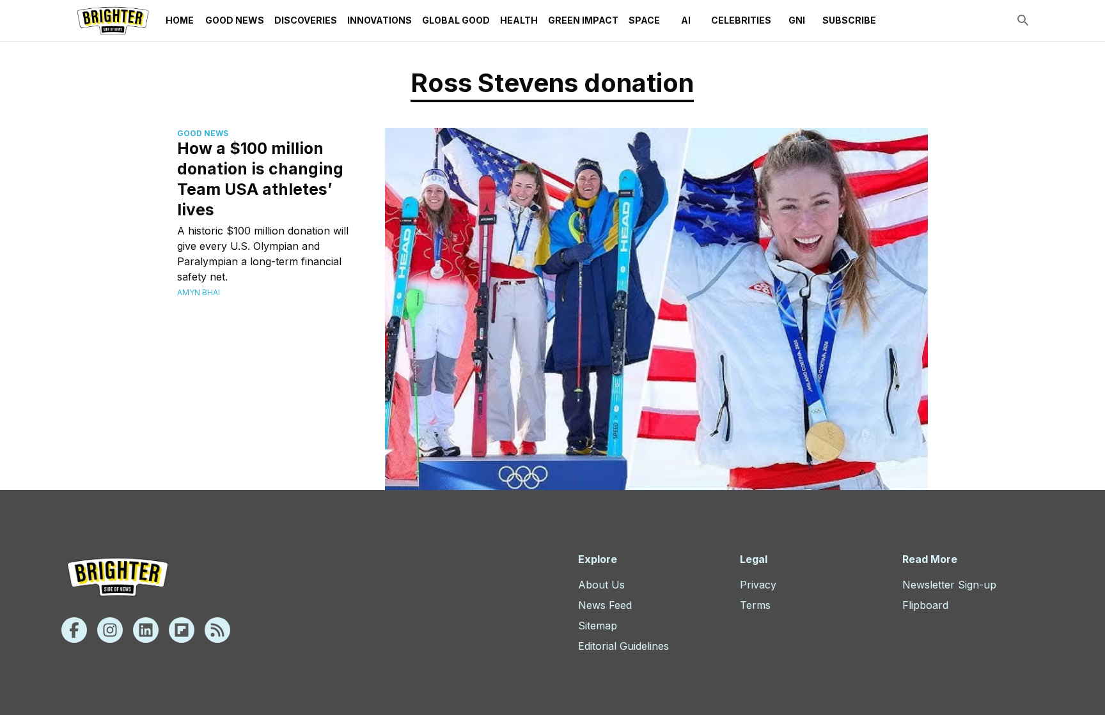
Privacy (758, 584)
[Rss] (217, 630)
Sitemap (597, 625)
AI (686, 20)
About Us (601, 584)
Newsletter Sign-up (949, 584)
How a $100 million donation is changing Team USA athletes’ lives (260, 179)
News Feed (605, 605)
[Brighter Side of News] (113, 20)
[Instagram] (110, 630)
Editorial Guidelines (623, 646)
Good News (234, 20)
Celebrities (741, 20)
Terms (755, 605)
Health (519, 20)
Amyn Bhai (198, 292)
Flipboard (925, 605)
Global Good (456, 20)
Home (180, 20)
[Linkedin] (146, 630)
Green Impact (583, 20)
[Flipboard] (181, 630)
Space (644, 20)
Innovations (379, 20)
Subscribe (849, 20)
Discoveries (305, 20)
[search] (1023, 20)
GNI (796, 20)
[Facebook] (74, 630)
